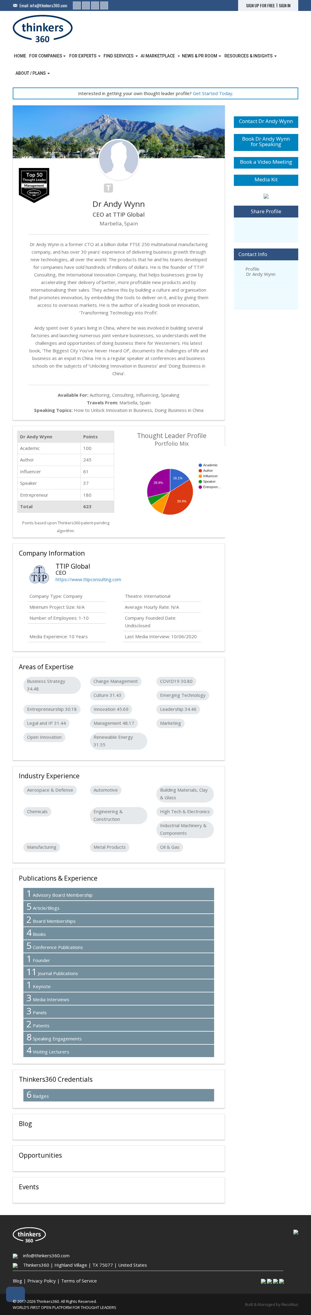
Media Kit (266, 179)
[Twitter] (86, 5)
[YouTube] (104, 5)
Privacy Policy (41, 1281)
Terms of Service (79, 1281)
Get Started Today (212, 93)
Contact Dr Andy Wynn (266, 121)
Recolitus (290, 1304)
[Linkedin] (77, 5)
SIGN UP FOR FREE (260, 5)
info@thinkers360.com (48, 5)
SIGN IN (284, 5)
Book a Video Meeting (266, 161)
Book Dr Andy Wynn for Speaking (266, 141)
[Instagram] (95, 5)
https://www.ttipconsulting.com (88, 579)
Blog (17, 1281)
